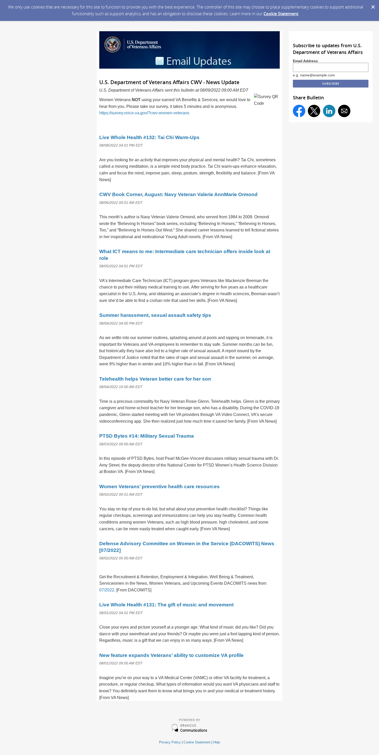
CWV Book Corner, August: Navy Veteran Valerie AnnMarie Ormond (178, 194)
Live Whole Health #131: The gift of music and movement (166, 604)
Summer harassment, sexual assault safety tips (155, 315)
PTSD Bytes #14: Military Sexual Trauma (146, 436)
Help (216, 742)
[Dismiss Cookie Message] (372, 5)
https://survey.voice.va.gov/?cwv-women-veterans (144, 113)
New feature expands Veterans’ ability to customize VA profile (171, 655)
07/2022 (106, 590)
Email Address (305, 61)
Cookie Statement (280, 14)
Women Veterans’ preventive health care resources (159, 486)
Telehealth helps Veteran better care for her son (155, 379)
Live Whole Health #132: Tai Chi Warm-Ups (149, 137)
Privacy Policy (170, 742)
